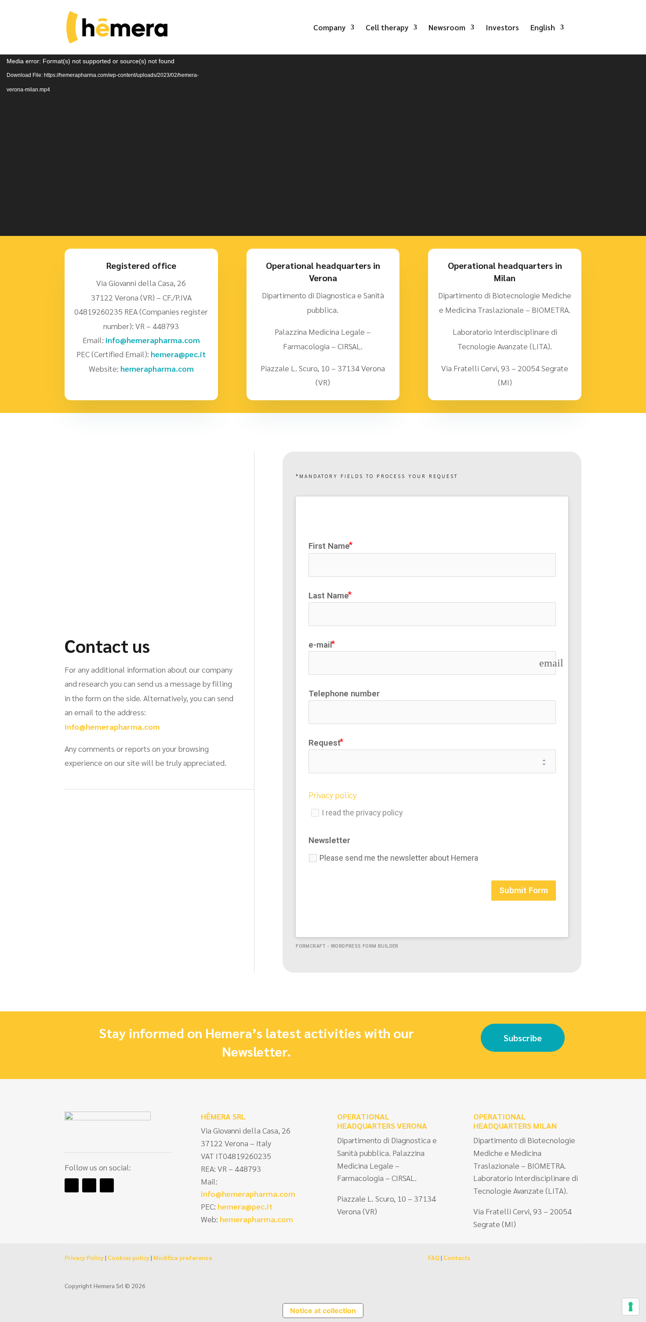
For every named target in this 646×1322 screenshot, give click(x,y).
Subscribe (523, 1037)
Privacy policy (332, 795)
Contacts (456, 1257)
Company (329, 28)
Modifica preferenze (182, 1257)
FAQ (433, 1257)
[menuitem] (547, 39)
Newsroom (446, 28)
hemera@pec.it (178, 354)
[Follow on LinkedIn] (72, 1185)
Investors (502, 28)
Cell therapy (387, 28)
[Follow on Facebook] (89, 1185)
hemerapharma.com (156, 368)
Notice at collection (323, 1310)
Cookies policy (128, 1257)
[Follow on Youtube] (107, 1185)
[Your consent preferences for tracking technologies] (630, 1306)
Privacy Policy (84, 1257)
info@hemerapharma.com (152, 340)
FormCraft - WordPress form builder (347, 946)
